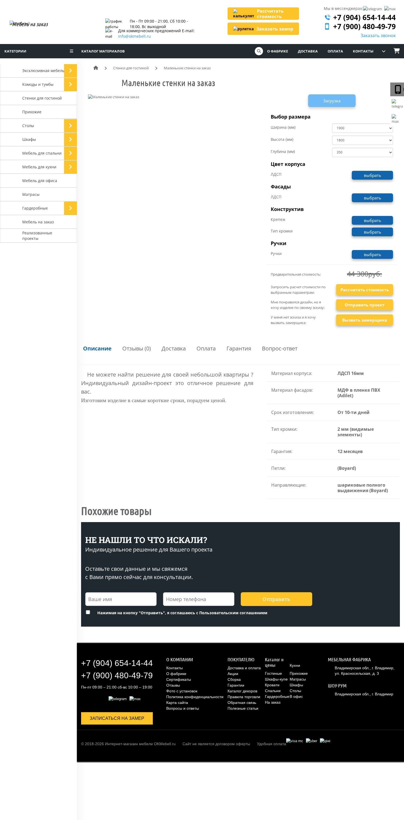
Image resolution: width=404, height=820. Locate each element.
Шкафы (296, 685)
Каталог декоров (242, 691)
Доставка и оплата (244, 668)
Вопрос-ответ (279, 348)
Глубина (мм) (283, 151)
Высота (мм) (282, 139)
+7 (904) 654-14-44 (364, 17)
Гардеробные (277, 696)
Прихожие (299, 673)
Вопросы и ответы (182, 708)
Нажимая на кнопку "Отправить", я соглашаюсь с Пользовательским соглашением (181, 612)
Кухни (295, 665)
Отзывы (173, 685)
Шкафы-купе (276, 679)
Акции (233, 673)
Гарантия (238, 348)
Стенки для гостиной (131, 67)
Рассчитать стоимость (365, 289)
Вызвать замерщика (364, 320)
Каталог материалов (103, 51)
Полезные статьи (243, 708)
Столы (295, 691)
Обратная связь (242, 702)
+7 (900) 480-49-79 (364, 26)
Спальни (273, 691)
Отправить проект (364, 305)
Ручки (276, 253)
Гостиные (273, 673)
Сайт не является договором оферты (216, 744)
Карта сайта (177, 702)
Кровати (272, 685)
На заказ (272, 702)
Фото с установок (181, 691)
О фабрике (278, 51)
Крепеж (278, 219)
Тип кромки (282, 231)
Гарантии (236, 685)
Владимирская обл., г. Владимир (364, 694)
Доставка (308, 51)
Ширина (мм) (283, 127)
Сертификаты (178, 679)
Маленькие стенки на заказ (187, 67)
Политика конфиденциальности (194, 697)
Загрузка (332, 100)
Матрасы (298, 679)
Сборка (234, 679)
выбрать (372, 175)
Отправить (276, 599)
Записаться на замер (117, 718)
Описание (97, 348)
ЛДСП (276, 174)
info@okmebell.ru (134, 36)
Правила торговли (244, 697)
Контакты (363, 51)
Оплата (336, 51)
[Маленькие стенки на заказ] (113, 97)
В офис (296, 696)
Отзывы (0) (136, 348)
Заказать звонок (378, 35)
